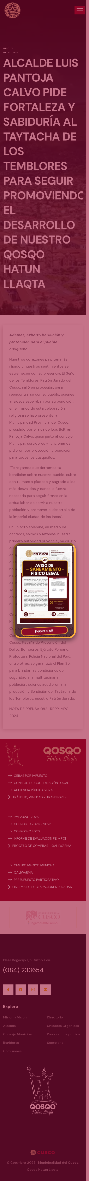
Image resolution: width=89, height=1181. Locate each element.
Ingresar (44, 631)
